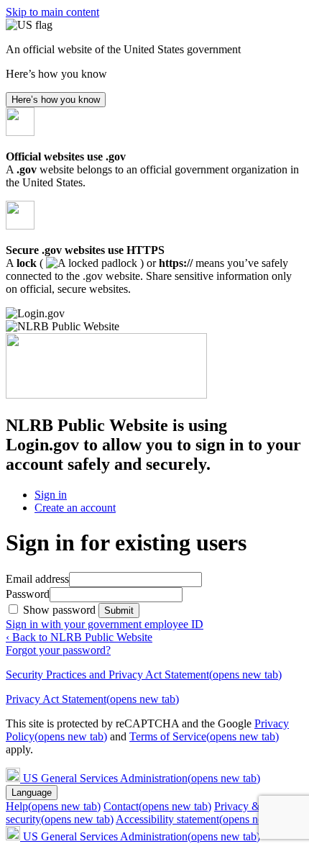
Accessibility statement (204, 819)
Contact (157, 806)
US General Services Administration (141, 778)
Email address (37, 579)
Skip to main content (52, 12)
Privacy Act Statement (92, 699)
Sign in (50, 495)
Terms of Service (204, 736)
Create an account (75, 507)
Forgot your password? (58, 650)
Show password (60, 610)
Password (28, 594)
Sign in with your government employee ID (104, 624)
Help (53, 806)
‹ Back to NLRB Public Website (79, 637)
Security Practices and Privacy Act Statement (144, 674)
